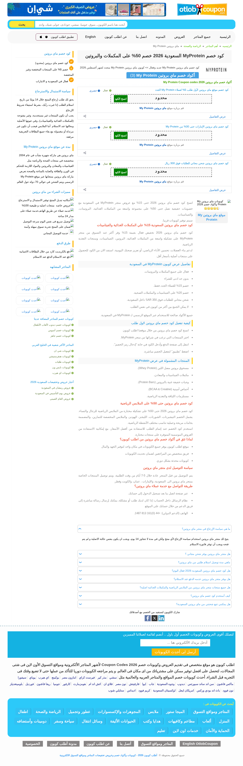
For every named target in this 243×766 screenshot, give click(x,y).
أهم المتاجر (212, 46)
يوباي (32, 677)
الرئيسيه (227, 46)
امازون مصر (68, 677)
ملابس (153, 712)
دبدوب (181, 684)
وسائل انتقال (92, 721)
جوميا (56, 684)
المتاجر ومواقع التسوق (211, 712)
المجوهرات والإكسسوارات (119, 712)
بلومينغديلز (16, 684)
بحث (21, 24)
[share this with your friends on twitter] (154, 618)
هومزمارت (79, 684)
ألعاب (206, 721)
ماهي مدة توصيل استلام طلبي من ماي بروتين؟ (204, 562)
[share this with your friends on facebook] (148, 618)
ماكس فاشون (224, 684)
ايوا (143, 684)
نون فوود (227, 690)
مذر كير (102, 677)
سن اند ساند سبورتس (200, 684)
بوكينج (55, 677)
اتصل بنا (141, 37)
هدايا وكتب (152, 721)
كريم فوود (144, 690)
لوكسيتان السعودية (164, 690)
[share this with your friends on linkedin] (161, 618)
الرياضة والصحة (192, 46)
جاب (151, 684)
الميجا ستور (175, 712)
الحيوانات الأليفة (123, 721)
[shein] (87, 10)
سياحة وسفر (64, 721)
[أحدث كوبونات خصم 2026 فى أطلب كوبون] (200, 9)
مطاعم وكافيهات (181, 721)
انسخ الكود (121, 98)
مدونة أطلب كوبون (63, 744)
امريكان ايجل (186, 690)
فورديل (29, 684)
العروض (179, 37)
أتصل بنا (125, 744)
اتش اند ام (94, 684)
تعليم (161, 731)
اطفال (23, 712)
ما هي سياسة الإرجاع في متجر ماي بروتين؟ (206, 528)
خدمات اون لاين (185, 731)
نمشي (113, 677)
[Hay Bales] (59, 278)
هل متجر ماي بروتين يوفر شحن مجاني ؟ (207, 553)
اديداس (131, 690)
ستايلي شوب (116, 690)
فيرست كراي (86, 677)
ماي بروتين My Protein (153, 108)
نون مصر (120, 684)
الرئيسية (225, 37)
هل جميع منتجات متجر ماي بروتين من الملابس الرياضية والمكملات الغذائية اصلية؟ (185, 587)
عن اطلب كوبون (116, 37)
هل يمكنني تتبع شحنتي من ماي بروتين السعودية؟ (203, 604)
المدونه (160, 37)
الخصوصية (32, 744)
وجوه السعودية (165, 684)
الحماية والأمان (218, 731)
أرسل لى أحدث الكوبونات (175, 652)
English (90, 37)
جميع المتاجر (202, 37)
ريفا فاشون (43, 684)
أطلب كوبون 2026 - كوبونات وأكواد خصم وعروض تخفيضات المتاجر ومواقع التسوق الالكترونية (108, 755)
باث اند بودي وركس (208, 690)
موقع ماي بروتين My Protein (211, 217)
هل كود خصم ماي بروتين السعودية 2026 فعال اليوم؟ (201, 570)
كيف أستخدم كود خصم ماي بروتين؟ (210, 595)
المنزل (224, 721)
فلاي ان (108, 684)
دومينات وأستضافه (32, 721)
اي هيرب (43, 677)
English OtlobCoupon (200, 744)
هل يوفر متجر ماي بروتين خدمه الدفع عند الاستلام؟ (202, 579)
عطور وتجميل (79, 712)
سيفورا (22, 677)
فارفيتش (133, 684)
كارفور (66, 684)
